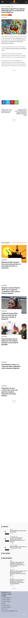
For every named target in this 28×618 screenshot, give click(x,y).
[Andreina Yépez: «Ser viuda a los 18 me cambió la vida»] (5, 547)
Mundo (11, 560)
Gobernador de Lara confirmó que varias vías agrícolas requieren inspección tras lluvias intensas (9, 392)
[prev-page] (2, 399)
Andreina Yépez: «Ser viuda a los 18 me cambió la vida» (18, 547)
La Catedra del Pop (13, 536)
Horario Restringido (13, 545)
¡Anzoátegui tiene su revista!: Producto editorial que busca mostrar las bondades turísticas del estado (21, 112)
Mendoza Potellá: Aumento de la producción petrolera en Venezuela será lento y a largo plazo (18, 573)
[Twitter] (8, 102)
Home (2, 6)
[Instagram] (20, 614)
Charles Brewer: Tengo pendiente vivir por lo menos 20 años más (6, 111)
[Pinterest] (12, 102)
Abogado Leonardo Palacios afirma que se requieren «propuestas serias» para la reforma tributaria (17, 581)
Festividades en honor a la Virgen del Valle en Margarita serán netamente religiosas (10, 366)
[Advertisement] (14, 85)
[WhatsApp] (16, 102)
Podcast (11, 529)
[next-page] (5, 399)
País (12, 6)
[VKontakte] (23, 614)
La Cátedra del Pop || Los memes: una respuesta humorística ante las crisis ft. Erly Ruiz (17, 539)
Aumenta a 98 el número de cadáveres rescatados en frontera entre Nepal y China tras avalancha (17, 564)
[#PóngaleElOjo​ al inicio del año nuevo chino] (5, 532)
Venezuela (7, 6)
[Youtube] (25, 614)
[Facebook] (3, 102)
